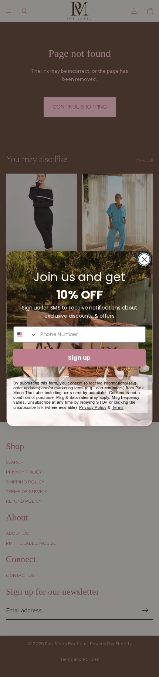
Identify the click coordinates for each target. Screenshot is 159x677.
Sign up (79, 357)
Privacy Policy (92, 406)
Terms (118, 406)
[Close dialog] (144, 259)
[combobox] (25, 334)
